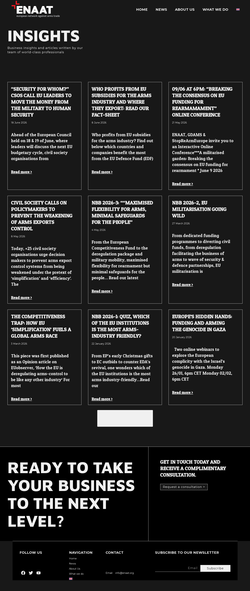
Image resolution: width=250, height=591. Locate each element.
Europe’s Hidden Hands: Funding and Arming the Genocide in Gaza (202, 322)
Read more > (21, 172)
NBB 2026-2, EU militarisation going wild (199, 209)
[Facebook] (23, 573)
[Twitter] (31, 573)
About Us (185, 9)
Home (142, 9)
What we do (215, 9)
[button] (125, 418)
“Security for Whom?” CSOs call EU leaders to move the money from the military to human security (41, 102)
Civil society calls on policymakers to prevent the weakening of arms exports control (41, 215)
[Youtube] (38, 573)
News (161, 9)
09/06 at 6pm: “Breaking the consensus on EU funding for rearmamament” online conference (202, 102)
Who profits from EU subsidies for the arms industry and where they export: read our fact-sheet (121, 102)
